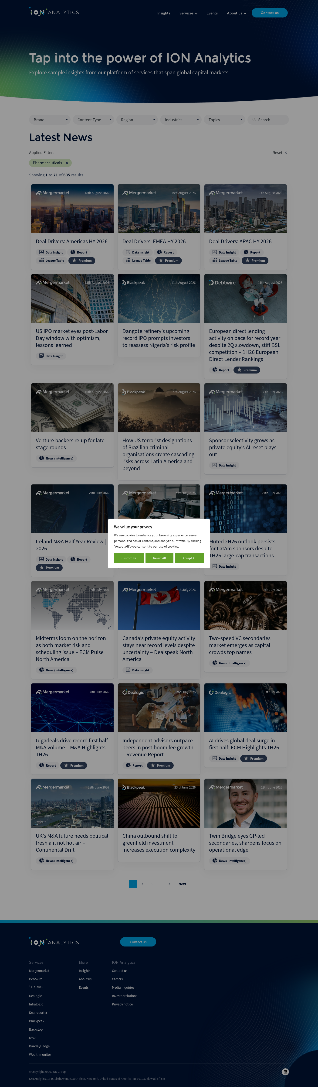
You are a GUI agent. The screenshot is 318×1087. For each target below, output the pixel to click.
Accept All (189, 558)
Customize (129, 558)
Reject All (159, 558)
